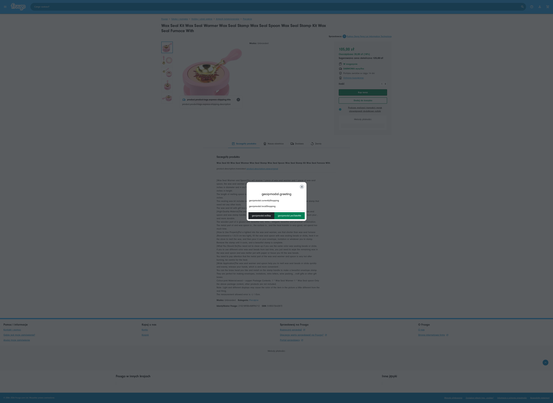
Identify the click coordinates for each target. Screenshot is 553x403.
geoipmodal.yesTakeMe (289, 215)
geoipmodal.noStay (261, 215)
